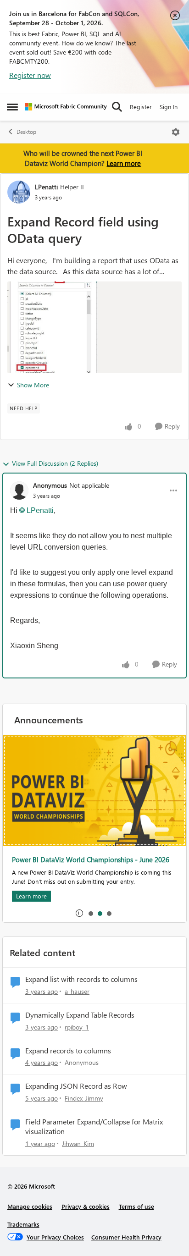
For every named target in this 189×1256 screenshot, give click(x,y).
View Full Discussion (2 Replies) (55, 463)
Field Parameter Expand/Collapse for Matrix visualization (94, 1126)
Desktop (26, 131)
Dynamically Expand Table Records (79, 1014)
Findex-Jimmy (84, 1098)
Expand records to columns (68, 1050)
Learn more (123, 163)
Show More (33, 384)
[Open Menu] (175, 132)
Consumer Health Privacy (126, 1237)
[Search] (116, 106)
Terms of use (136, 1206)
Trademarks (23, 1224)
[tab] (90, 913)
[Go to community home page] (66, 106)
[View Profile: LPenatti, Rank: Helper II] (18, 192)
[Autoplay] (79, 913)
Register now (30, 75)
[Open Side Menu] (12, 107)
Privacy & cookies (85, 1206)
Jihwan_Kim (78, 1143)
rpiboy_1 (77, 1027)
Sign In (169, 106)
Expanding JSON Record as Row (76, 1086)
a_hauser (77, 991)
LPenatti (46, 186)
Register (141, 106)
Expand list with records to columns (81, 979)
